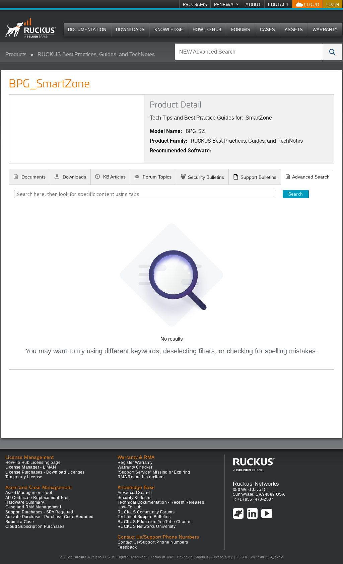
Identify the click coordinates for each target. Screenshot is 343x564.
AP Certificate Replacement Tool (36, 497)
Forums (240, 29)
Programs (195, 4)
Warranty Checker (135, 467)
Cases (267, 29)
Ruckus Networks (256, 484)
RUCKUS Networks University (147, 526)
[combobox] (248, 52)
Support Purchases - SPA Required (39, 512)
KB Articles (114, 177)
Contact (278, 4)
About (253, 4)
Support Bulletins (258, 177)
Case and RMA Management (33, 507)
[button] (332, 52)
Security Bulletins (206, 177)
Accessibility (221, 557)
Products (15, 54)
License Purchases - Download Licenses (45, 472)
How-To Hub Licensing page (33, 462)
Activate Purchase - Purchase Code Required (49, 516)
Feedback (127, 547)
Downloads (130, 29)
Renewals (226, 4)
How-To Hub (207, 29)
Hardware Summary (24, 502)
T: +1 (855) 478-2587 (253, 499)
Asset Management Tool (28, 492)
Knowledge (168, 29)
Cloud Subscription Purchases (34, 526)
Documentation (87, 29)
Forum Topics (156, 177)
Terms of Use (162, 557)
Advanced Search (311, 177)
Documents (33, 177)
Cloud (311, 4)
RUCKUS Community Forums (146, 512)
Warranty (325, 29)
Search (295, 194)
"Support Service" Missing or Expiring (154, 472)
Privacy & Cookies (192, 557)
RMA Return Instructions (141, 477)
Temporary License (24, 477)
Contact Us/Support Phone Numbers (153, 542)
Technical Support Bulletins (144, 516)
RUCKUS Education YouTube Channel (155, 521)
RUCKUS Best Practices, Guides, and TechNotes (96, 54)
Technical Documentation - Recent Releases (161, 502)
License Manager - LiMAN (30, 467)
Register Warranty (135, 462)
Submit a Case (19, 521)
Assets (294, 29)
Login (332, 4)
